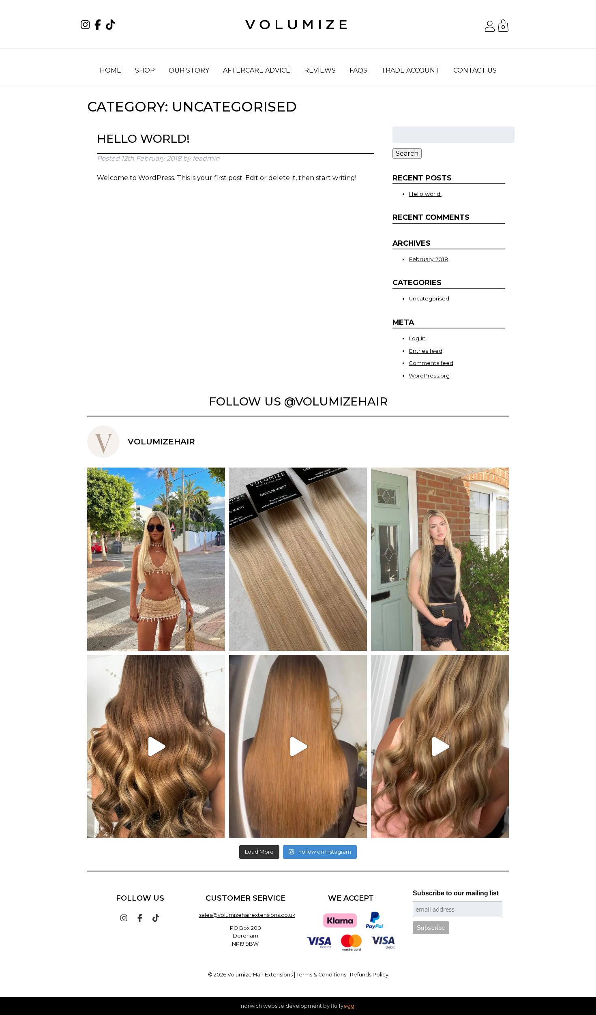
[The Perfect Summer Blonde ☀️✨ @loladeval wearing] (440, 559)
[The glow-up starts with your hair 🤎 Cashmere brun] (156, 746)
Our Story (189, 70)
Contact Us (475, 70)
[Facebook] (99, 26)
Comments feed (431, 363)
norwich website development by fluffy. (298, 1006)
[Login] (490, 29)
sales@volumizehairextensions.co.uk (247, 915)
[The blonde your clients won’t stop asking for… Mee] (298, 559)
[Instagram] (87, 26)
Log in (417, 338)
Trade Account (410, 70)
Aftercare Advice (256, 70)
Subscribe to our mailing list (456, 893)
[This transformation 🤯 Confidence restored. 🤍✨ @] (440, 746)
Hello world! (143, 139)
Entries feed (425, 351)
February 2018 (428, 259)
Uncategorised (429, 298)
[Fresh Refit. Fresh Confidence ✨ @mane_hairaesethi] (298, 746)
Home (110, 70)
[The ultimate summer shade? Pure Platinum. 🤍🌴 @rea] (156, 559)
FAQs (358, 70)
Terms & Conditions (321, 975)
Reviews (320, 70)
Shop (145, 70)
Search (407, 153)
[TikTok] (112, 26)
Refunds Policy (369, 975)
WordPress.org (429, 375)
